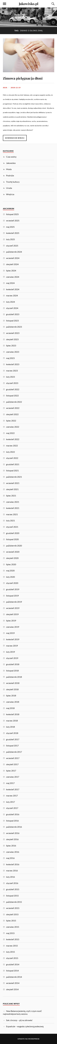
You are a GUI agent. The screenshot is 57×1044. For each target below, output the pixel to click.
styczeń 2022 (12, 458)
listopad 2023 (12, 320)
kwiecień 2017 (12, 789)
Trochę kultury (12, 182)
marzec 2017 (12, 795)
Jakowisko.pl (28, 3)
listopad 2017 (12, 745)
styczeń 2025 (12, 245)
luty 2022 (10, 452)
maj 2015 (10, 933)
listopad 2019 (12, 595)
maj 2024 (10, 283)
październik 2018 (14, 677)
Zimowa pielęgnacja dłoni (23, 78)
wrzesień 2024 (12, 258)
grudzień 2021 (12, 464)
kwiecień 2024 (12, 289)
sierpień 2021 (12, 489)
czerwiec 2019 (12, 627)
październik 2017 (14, 752)
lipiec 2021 (11, 495)
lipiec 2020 (11, 564)
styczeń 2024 (12, 308)
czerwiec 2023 (12, 352)
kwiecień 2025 (12, 233)
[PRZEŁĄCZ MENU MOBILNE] (4, 3)
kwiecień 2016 (12, 864)
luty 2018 (10, 726)
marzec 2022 (12, 445)
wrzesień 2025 (12, 220)
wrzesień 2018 (12, 683)
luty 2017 (10, 802)
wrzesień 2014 (12, 983)
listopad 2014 (12, 970)
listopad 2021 (12, 470)
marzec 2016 (12, 870)
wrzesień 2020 (12, 551)
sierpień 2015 (12, 914)
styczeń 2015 (12, 958)
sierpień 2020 (12, 558)
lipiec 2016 (11, 845)
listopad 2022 (12, 395)
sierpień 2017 (12, 764)
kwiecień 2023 (12, 364)
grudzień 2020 (12, 533)
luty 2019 (10, 652)
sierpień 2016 (12, 839)
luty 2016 (10, 877)
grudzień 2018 (12, 664)
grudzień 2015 (12, 889)
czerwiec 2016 (12, 852)
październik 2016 (14, 827)
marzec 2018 (12, 720)
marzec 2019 (12, 645)
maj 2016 (10, 858)
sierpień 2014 (12, 989)
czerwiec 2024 (12, 277)
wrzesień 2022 (12, 408)
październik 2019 (14, 602)
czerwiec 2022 (12, 427)
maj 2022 (10, 433)
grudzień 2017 (12, 739)
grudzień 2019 (12, 589)
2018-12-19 (16, 87)
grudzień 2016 (12, 814)
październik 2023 (14, 326)
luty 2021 (10, 520)
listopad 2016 (12, 820)
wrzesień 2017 (12, 758)
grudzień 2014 (12, 964)
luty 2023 (10, 376)
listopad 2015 (12, 895)
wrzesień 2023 (12, 333)
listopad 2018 (12, 670)
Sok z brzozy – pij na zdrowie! (19, 1020)
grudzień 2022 (12, 389)
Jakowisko (11, 163)
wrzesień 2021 (12, 483)
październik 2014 (14, 977)
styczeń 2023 (12, 383)
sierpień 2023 (12, 339)
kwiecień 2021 (12, 508)
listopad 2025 (12, 214)
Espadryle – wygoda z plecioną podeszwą (24, 1026)
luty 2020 (10, 577)
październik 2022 (14, 402)
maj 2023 (10, 358)
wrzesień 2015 (12, 908)
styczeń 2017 (12, 808)
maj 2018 (10, 708)
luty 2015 (10, 952)
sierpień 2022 (12, 414)
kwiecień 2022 (12, 439)
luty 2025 (10, 239)
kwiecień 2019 (12, 639)
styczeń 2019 (12, 658)
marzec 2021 (12, 514)
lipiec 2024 (11, 270)
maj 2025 (10, 227)
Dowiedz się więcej (14, 138)
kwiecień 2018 (12, 714)
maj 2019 (10, 633)
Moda (9, 169)
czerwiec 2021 (12, 502)
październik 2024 (14, 251)
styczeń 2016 (12, 883)
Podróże (10, 175)
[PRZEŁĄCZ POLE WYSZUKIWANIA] (52, 3)
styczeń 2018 (12, 733)
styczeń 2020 (12, 583)
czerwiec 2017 (12, 777)
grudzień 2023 (12, 314)
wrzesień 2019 (12, 608)
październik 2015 (14, 902)
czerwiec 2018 (12, 702)
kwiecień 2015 (12, 939)
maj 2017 (10, 783)
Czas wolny (11, 156)
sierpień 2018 (12, 689)
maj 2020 (10, 570)
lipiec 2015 (11, 920)
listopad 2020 (12, 539)
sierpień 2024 (12, 264)
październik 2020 (14, 545)
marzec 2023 (12, 370)
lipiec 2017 (11, 770)
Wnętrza (10, 194)
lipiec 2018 (11, 695)
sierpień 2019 (12, 614)
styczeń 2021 (12, 527)
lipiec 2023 (11, 345)
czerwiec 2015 (12, 927)
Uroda (9, 188)
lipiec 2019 (11, 620)
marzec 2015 (12, 945)
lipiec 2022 (11, 420)
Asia (5, 87)
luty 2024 (10, 302)
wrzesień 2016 (12, 833)
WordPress (33, 1039)
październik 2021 (14, 477)
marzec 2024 (12, 295)
